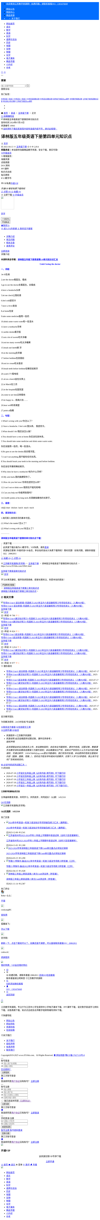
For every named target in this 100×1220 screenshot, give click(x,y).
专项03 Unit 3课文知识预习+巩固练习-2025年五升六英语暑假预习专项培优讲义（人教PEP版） (49, 700)
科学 (8, 36)
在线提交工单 (24, 727)
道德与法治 (11, 39)
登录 (47, 547)
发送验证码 (6, 1127)
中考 (8, 68)
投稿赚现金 (8, 116)
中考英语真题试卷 (33, 99)
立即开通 (50, 1161)
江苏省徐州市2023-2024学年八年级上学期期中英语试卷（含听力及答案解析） (42, 841)
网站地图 (60, 1055)
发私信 (6, 222)
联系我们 (10, 1050)
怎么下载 (5, 929)
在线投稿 (10, 1030)
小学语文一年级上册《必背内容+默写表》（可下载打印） (42, 786)
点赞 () (7, 192)
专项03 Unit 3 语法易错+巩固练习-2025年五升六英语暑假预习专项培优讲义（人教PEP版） (47, 697)
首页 (6, 113)
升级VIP (14, 183)
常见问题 (10, 240)
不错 (3, 901)
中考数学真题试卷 (76, 99)
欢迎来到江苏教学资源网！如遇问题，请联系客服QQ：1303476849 (37, 4)
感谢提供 (5, 957)
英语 (8, 33)
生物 (8, 49)
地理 (8, 46)
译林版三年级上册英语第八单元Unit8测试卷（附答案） (31, 879)
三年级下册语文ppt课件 (24, 101)
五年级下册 (23, 113)
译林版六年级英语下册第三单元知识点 (18, 591)
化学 (8, 55)
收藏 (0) (17, 192)
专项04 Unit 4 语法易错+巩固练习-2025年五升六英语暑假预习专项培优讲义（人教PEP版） (47, 689)
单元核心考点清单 (9, 101)
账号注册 (5, 1130)
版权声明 (10, 1044)
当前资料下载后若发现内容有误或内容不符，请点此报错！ (30, 129)
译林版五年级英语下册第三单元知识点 (21, 588)
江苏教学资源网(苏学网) (14, 563)
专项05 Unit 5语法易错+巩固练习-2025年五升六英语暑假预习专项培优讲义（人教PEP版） (42, 637)
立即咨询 (5, 251)
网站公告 (10, 9)
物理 (8, 52)
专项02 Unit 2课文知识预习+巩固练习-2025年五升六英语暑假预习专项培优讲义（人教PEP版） (49, 709)
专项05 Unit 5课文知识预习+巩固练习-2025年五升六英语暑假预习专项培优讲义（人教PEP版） (44, 653)
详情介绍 (10, 236)
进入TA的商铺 (10, 229)
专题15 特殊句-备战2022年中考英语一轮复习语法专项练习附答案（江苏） (40, 866)
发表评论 (10, 246)
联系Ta (6, 225)
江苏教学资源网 (35, 978)
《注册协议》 (25, 1101)
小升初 (9, 64)
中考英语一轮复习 (7, 99)
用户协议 (15, 1081)
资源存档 (10, 1027)
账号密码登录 (16, 1130)
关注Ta (6, 219)
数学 (8, 30)
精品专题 (10, 61)
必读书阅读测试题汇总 (14, 765)
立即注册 (35, 1081)
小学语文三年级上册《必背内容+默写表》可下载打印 (40, 779)
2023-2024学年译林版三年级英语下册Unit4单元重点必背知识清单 (36, 853)
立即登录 (5, 1072)
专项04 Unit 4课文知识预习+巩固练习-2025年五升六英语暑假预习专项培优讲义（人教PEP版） (49, 692)
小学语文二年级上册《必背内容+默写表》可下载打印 (40, 782)
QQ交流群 (5, 802)
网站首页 (10, 24)
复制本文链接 (9, 585)
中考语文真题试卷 (46, 99)
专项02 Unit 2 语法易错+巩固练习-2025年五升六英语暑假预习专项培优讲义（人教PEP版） (47, 706)
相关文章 (10, 243)
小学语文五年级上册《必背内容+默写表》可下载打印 (40, 773)
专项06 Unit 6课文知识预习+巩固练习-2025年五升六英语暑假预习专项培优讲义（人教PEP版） (44, 622)
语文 (8, 27)
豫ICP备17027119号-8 (75, 1055)
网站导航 (10, 1024)
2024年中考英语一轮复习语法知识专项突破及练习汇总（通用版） (36, 828)
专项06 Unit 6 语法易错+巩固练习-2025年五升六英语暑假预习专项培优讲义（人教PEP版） (42, 606)
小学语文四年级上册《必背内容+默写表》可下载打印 (40, 776)
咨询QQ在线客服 (47, 975)
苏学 (6, 143)
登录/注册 (5, 1133)
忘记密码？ (6, 1069)
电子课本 (10, 58)
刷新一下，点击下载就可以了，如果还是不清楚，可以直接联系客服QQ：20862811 (39, 943)
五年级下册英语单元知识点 (13, 571)
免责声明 (10, 1047)
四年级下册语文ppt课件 (61, 99)
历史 (8, 42)
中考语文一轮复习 (20, 99)
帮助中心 (10, 12)
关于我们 (10, 1040)
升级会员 (7, 153)
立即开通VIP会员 (11, 730)
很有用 (4, 915)
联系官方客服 (25, 229)
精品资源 (10, 15)
